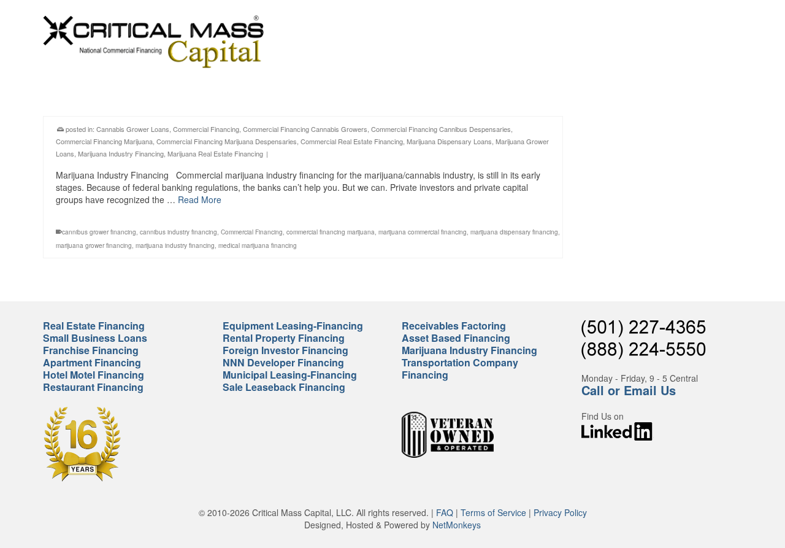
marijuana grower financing (94, 245)
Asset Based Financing (456, 338)
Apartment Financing (92, 362)
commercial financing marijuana (330, 232)
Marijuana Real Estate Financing (215, 153)
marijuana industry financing (175, 245)
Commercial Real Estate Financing (352, 141)
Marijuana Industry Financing (121, 153)
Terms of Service (493, 512)
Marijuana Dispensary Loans (449, 141)
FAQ (444, 512)
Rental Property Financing (284, 338)
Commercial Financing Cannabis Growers (305, 129)
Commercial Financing (206, 129)
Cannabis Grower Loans (132, 129)
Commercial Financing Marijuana (104, 141)
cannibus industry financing (178, 232)
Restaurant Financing (93, 387)
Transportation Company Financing (460, 368)
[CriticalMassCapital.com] (153, 41)
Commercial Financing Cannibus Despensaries (441, 129)
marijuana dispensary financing (514, 232)
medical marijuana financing (257, 245)
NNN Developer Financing (283, 362)
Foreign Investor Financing (285, 350)
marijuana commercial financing (422, 232)
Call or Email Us (628, 390)
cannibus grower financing (99, 232)
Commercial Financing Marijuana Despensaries (226, 141)
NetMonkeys (456, 525)
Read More (199, 199)
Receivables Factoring (454, 325)
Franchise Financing (91, 350)
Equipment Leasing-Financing (293, 325)
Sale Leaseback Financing (284, 387)
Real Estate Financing (94, 325)
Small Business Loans (95, 338)
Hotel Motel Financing (93, 375)
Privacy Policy (560, 512)
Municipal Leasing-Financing (290, 375)
